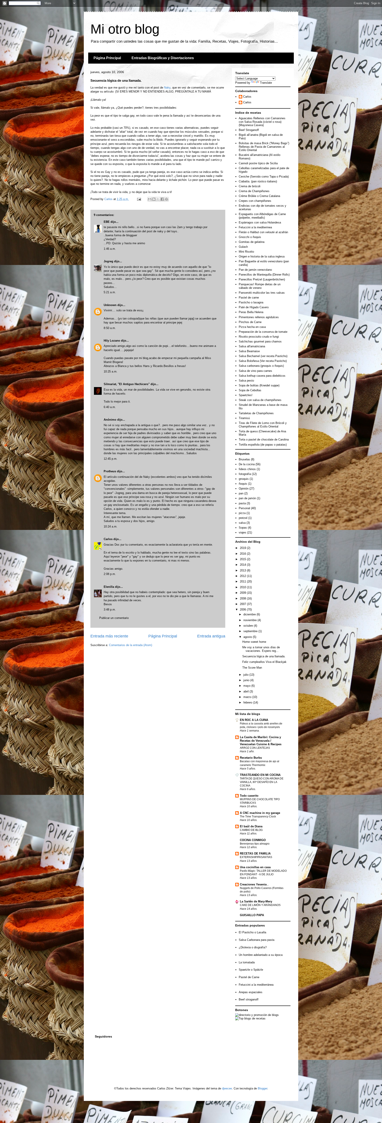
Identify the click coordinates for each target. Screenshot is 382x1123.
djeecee (227, 1088)
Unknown (110, 305)
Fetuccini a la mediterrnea (255, 227)
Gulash (243, 246)
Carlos (108, 539)
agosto (248, 637)
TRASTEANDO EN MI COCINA (260, 775)
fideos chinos (247, 469)
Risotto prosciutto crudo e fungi (259, 336)
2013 (243, 570)
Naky (167, 87)
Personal (244, 508)
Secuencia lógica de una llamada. (263, 656)
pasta (242, 503)
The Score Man (252, 667)
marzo (247, 697)
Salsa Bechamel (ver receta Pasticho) (263, 356)
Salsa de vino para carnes (255, 370)
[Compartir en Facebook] (162, 199)
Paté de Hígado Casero (254, 307)
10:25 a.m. (110, 371)
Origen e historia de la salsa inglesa (262, 256)
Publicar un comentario (114, 618)
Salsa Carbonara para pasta (256, 940)
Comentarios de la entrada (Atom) (130, 645)
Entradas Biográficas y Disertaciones (163, 58)
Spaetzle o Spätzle (251, 969)
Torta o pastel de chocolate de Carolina (264, 439)
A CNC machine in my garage (260, 813)
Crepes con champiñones (255, 200)
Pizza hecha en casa (252, 327)
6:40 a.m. (110, 407)
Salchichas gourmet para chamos (260, 341)
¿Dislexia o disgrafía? (253, 947)
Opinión (243, 488)
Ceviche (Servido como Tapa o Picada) (264, 176)
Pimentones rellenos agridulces (259, 317)
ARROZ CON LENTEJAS (255, 747)
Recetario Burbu (251, 757)
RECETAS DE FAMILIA (255, 853)
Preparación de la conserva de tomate (263, 331)
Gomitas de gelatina (251, 242)
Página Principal (107, 58)
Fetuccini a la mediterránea (256, 984)
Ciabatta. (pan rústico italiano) (258, 181)
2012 (243, 576)
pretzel (243, 518)
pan (241, 493)
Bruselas (244, 459)
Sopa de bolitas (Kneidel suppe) (259, 385)
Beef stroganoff (248, 999)
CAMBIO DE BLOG (251, 830)
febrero (248, 702)
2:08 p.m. (110, 574)
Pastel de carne (249, 297)
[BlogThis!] (154, 199)
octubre (248, 625)
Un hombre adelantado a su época (261, 955)
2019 (243, 548)
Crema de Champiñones (254, 191)
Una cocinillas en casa (255, 867)
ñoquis (243, 483)
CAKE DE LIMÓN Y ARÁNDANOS (260, 905)
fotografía (245, 474)
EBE (107, 221)
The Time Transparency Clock (258, 816)
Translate (266, 82)
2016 (243, 553)
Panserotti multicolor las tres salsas (262, 292)
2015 (243, 559)
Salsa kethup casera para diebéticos (262, 375)
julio (246, 674)
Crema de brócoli (249, 186)
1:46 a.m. (110, 248)
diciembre (250, 614)
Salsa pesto (246, 380)
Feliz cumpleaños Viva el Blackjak (264, 662)
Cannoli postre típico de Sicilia (258, 163)
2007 (243, 604)
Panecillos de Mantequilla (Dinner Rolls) (264, 274)
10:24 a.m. (110, 526)
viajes (242, 532)
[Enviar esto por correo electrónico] (149, 199)
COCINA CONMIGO (253, 840)
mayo (247, 685)
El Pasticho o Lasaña (252, 932)
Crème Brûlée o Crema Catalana (259, 196)
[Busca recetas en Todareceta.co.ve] (250, 1018)
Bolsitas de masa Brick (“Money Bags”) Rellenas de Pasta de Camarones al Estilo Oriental (264, 147)
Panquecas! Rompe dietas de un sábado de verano (260, 286)
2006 (243, 609)
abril (246, 691)
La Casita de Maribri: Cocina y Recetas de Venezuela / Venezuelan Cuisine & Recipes (260, 740)
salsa (242, 522)
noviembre (250, 620)
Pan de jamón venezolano (255, 269)
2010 (243, 587)
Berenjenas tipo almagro (254, 843)
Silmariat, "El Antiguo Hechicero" (127, 384)
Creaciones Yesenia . (254, 884)
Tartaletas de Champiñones (256, 413)
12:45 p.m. (110, 458)
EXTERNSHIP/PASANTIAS (256, 857)
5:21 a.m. (110, 292)
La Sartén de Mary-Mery (256, 901)
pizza (242, 513)
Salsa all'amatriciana (252, 346)
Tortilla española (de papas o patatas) (263, 444)
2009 (243, 592)
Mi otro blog (124, 29)
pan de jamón (247, 498)
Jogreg (108, 261)
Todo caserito (249, 795)
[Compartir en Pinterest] (166, 199)
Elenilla (109, 586)
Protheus (110, 471)
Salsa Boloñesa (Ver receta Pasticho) (263, 361)
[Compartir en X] (158, 199)
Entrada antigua (211, 636)
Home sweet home (254, 641)
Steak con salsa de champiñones (260, 400)
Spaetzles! (245, 395)
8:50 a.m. (110, 328)
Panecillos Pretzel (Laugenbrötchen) (262, 279)
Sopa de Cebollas (250, 390)
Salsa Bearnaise (249, 351)
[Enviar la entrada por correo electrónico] (139, 199)
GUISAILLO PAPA (252, 915)
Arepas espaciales (250, 992)
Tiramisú (244, 418)
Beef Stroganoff (249, 130)
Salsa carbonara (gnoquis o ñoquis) (261, 365)
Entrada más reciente (109, 636)
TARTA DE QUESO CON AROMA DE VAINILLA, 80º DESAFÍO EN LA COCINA (261, 782)
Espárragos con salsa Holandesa (260, 222)
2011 (243, 581)
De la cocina (247, 464)
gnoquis (244, 478)
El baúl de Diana (251, 826)
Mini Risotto (246, 251)
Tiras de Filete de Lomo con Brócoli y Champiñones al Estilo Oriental (263, 424)
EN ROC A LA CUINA (254, 720)
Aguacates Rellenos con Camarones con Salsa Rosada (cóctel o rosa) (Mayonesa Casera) (262, 122)
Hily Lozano (112, 340)
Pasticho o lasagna (251, 302)
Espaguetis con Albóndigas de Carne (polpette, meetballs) (262, 215)
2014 (243, 564)
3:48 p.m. (110, 609)
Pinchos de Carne (250, 322)
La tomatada (247, 962)
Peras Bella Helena (251, 312)
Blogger (262, 1088)
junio (246, 680)
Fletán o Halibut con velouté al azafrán (263, 232)
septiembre (250, 631)
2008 (243, 598)
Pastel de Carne (249, 977)
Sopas (243, 527)
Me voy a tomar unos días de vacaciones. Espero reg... (261, 649)
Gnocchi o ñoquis (250, 237)
